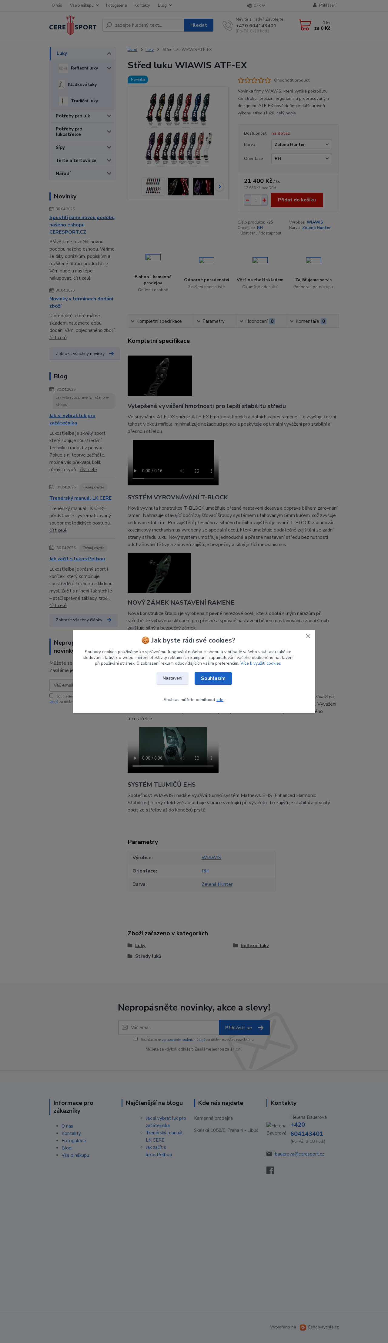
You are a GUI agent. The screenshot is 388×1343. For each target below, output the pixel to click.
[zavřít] (308, 635)
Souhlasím (213, 678)
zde (219, 700)
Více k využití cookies (260, 663)
